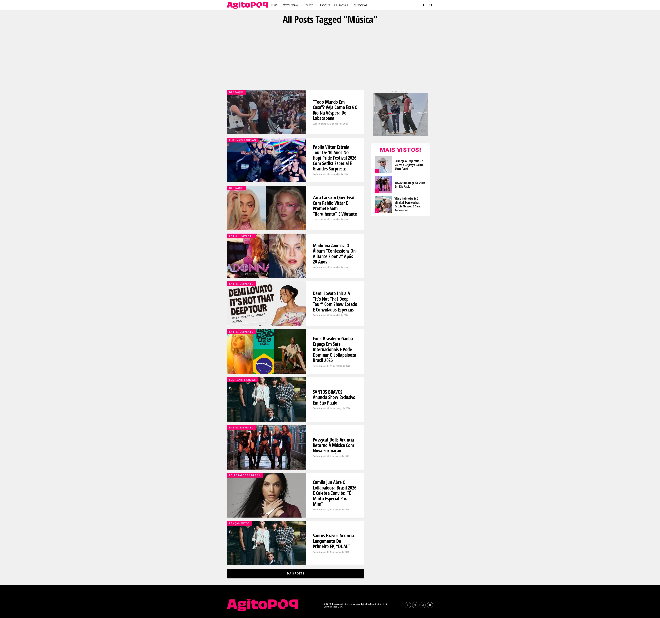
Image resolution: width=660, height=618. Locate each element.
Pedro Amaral (319, 174)
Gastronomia (341, 5)
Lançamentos (360, 5)
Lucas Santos (319, 124)
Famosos (325, 5)
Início (274, 5)
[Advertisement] (330, 57)
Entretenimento (289, 5)
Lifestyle (309, 5)
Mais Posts (295, 573)
